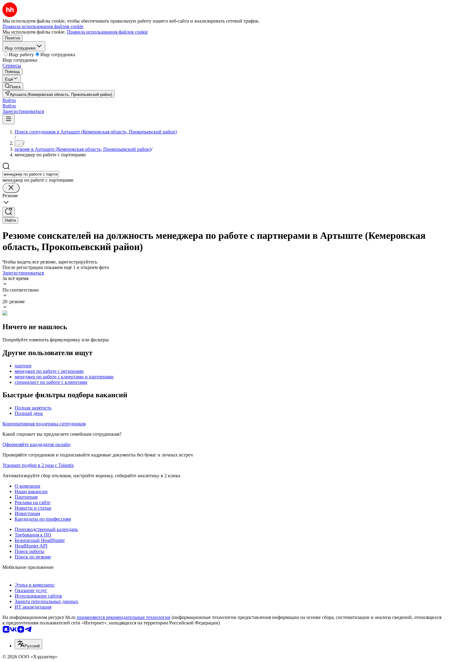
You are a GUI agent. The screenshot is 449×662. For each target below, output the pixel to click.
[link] (12, 86)
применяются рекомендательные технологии (123, 617)
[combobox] (30, 174)
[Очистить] (11, 188)
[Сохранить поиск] (8, 212)
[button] (9, 100)
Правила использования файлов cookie (107, 32)
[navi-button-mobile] (8, 119)
